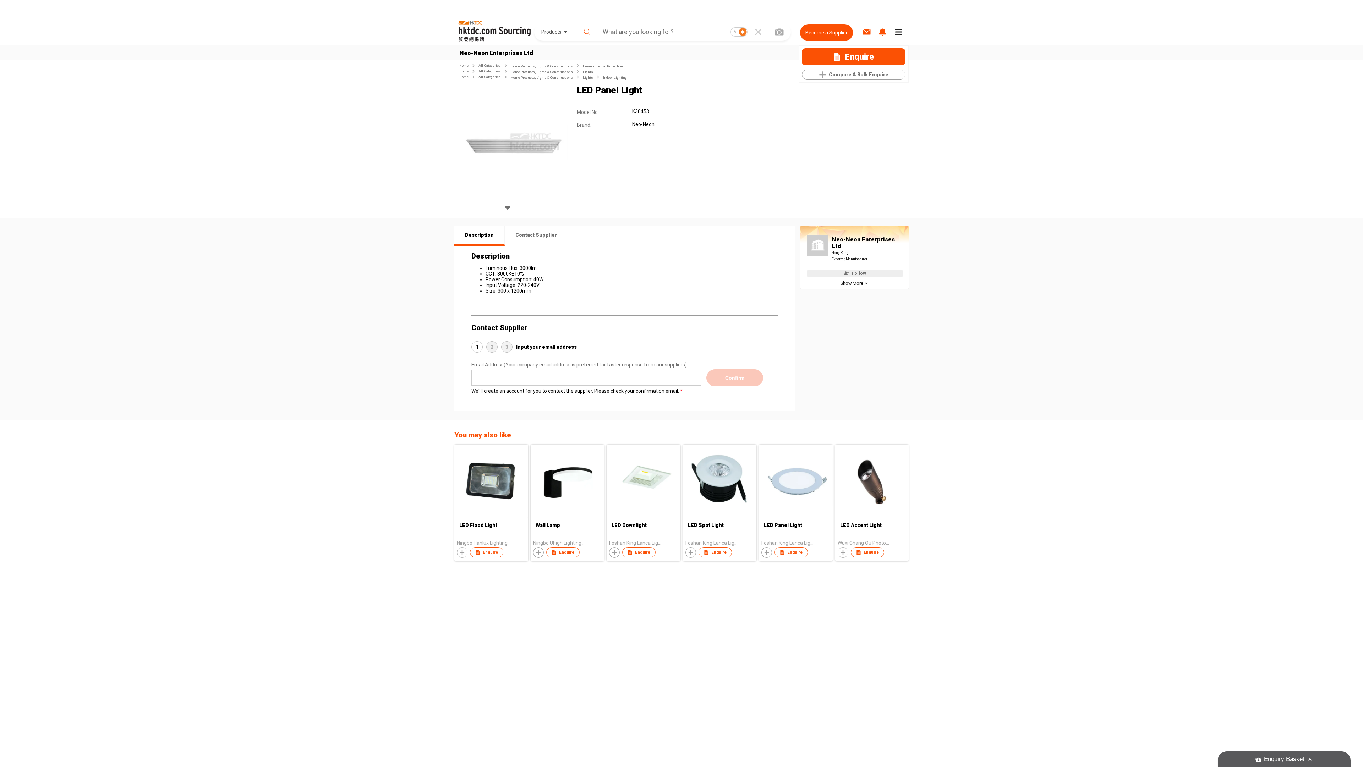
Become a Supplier (826, 33)
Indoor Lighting (615, 78)
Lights (588, 72)
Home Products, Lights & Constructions (542, 66)
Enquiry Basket (1284, 759)
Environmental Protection (603, 66)
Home (464, 65)
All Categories (489, 65)
